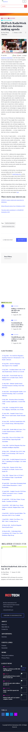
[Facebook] (3, 714)
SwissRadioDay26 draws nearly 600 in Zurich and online (17, 324)
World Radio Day (16, 174)
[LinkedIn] (11, 714)
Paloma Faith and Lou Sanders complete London (11, 698)
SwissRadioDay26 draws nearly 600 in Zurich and (11, 676)
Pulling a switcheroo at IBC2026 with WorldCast (18, 310)
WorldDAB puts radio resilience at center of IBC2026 (18, 339)
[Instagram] (15, 714)
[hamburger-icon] (24, 1)
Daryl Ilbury (6, 32)
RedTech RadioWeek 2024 (8, 226)
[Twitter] (7, 714)
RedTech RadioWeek (10, 223)
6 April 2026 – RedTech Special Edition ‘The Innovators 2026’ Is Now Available (14, 514)
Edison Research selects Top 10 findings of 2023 (13, 206)
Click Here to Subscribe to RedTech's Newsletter (14, 14)
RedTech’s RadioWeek (6, 57)
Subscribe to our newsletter (13, 615)
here (18, 192)
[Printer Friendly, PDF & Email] (19, 55)
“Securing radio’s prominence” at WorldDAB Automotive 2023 (12, 211)
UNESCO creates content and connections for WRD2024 (12, 201)
